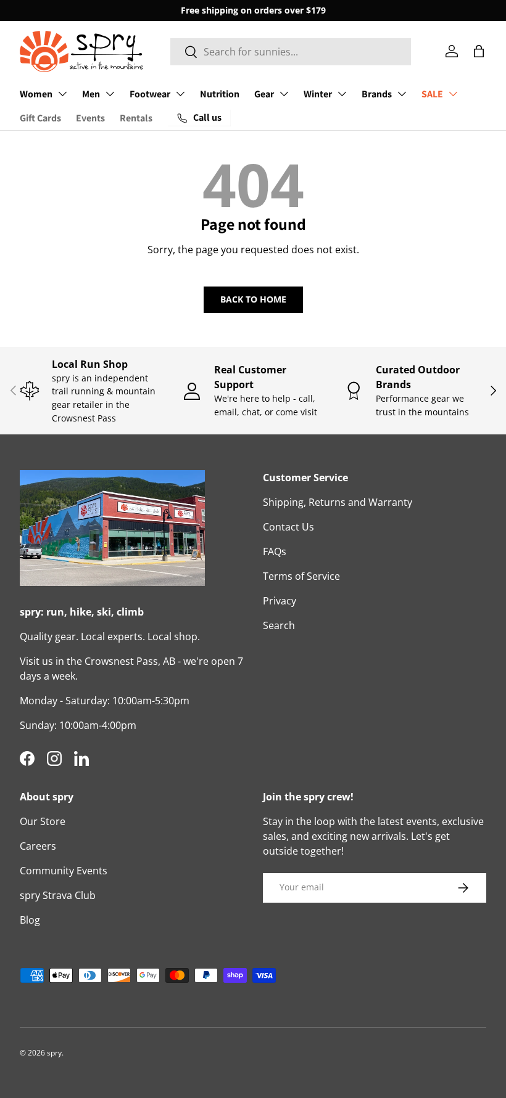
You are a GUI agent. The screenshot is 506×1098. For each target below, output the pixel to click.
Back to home (253, 299)
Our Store (42, 821)
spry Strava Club (58, 895)
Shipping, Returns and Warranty (337, 502)
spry (54, 1052)
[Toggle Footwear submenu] (180, 93)
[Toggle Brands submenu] (401, 93)
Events (90, 118)
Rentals (136, 118)
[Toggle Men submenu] (109, 93)
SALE (432, 93)
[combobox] (290, 51)
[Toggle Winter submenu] (341, 93)
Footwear (150, 93)
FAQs (274, 551)
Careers (38, 846)
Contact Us (288, 527)
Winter (318, 93)
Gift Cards (40, 118)
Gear (264, 93)
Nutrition (219, 93)
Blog (30, 920)
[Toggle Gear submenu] (283, 93)
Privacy (279, 601)
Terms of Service (301, 576)
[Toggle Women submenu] (62, 93)
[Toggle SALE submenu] (453, 93)
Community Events (63, 870)
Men (91, 93)
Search (279, 625)
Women (36, 93)
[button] (478, 51)
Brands (377, 93)
